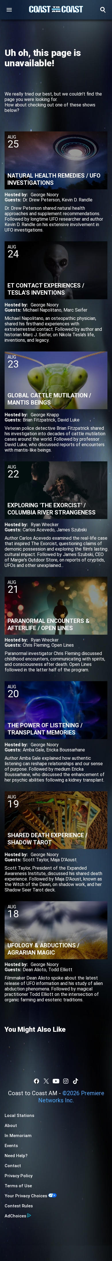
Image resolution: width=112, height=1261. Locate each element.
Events (11, 1145)
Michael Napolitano (42, 310)
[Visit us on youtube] (56, 1081)
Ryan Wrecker (45, 524)
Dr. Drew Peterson (41, 200)
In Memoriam (18, 1135)
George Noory (45, 194)
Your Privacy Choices (26, 1195)
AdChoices (15, 1216)
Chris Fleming (36, 645)
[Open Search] (102, 9)
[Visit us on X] (46, 1081)
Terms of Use (18, 1185)
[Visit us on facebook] (36, 1081)
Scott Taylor (35, 859)
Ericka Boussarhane (65, 750)
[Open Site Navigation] (9, 9)
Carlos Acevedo (39, 530)
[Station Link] (56, 10)
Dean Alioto (34, 969)
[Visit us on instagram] (65, 1081)
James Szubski (72, 530)
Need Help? (16, 1155)
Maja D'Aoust (63, 859)
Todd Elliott (60, 969)
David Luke (68, 420)
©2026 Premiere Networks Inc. (71, 1097)
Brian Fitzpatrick (39, 420)
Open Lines (62, 645)
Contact (13, 1165)
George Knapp (45, 414)
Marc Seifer (75, 310)
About (11, 1125)
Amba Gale (33, 750)
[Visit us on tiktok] (75, 1081)
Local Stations (19, 1115)
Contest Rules (19, 1205)
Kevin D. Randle (77, 200)
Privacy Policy (18, 1175)
